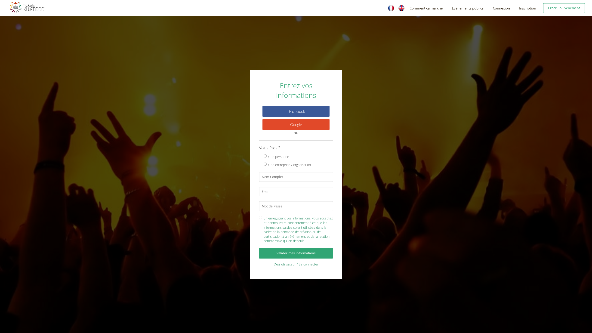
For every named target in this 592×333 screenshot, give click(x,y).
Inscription (527, 8)
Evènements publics (468, 8)
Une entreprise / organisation (289, 165)
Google (296, 124)
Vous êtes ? (269, 148)
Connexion (501, 8)
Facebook (297, 111)
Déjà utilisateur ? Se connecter (296, 264)
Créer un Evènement (564, 8)
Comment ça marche (426, 8)
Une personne (278, 156)
